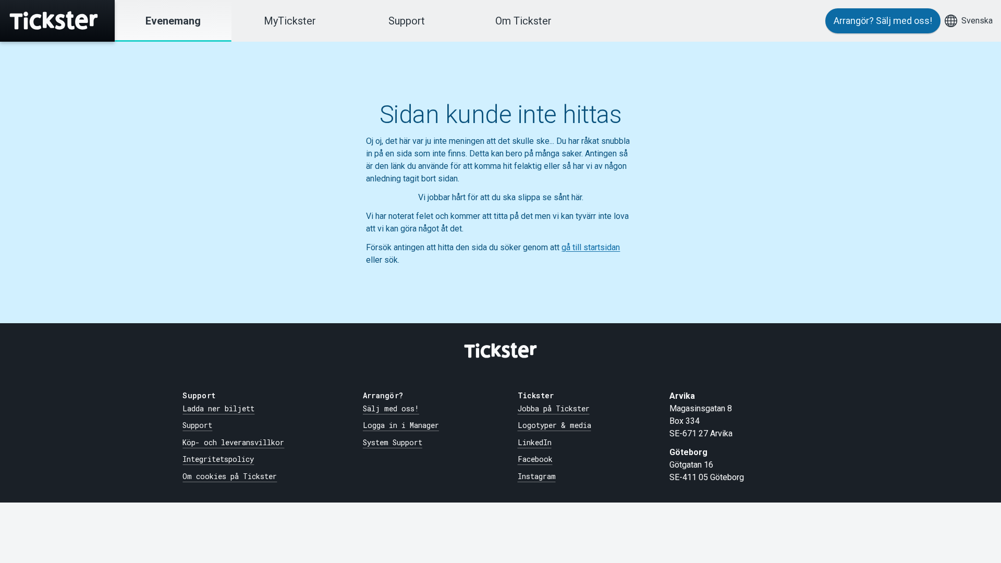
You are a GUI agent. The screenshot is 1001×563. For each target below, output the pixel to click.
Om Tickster (523, 21)
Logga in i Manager (401, 425)
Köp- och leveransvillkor (233, 442)
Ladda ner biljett (218, 408)
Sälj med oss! (391, 408)
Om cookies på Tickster (229, 476)
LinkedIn (535, 442)
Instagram (537, 476)
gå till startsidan (590, 247)
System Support (392, 442)
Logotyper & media (554, 425)
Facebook (535, 459)
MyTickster (290, 21)
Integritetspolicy (218, 459)
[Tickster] (57, 21)
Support (406, 21)
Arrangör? (883, 20)
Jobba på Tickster (554, 408)
